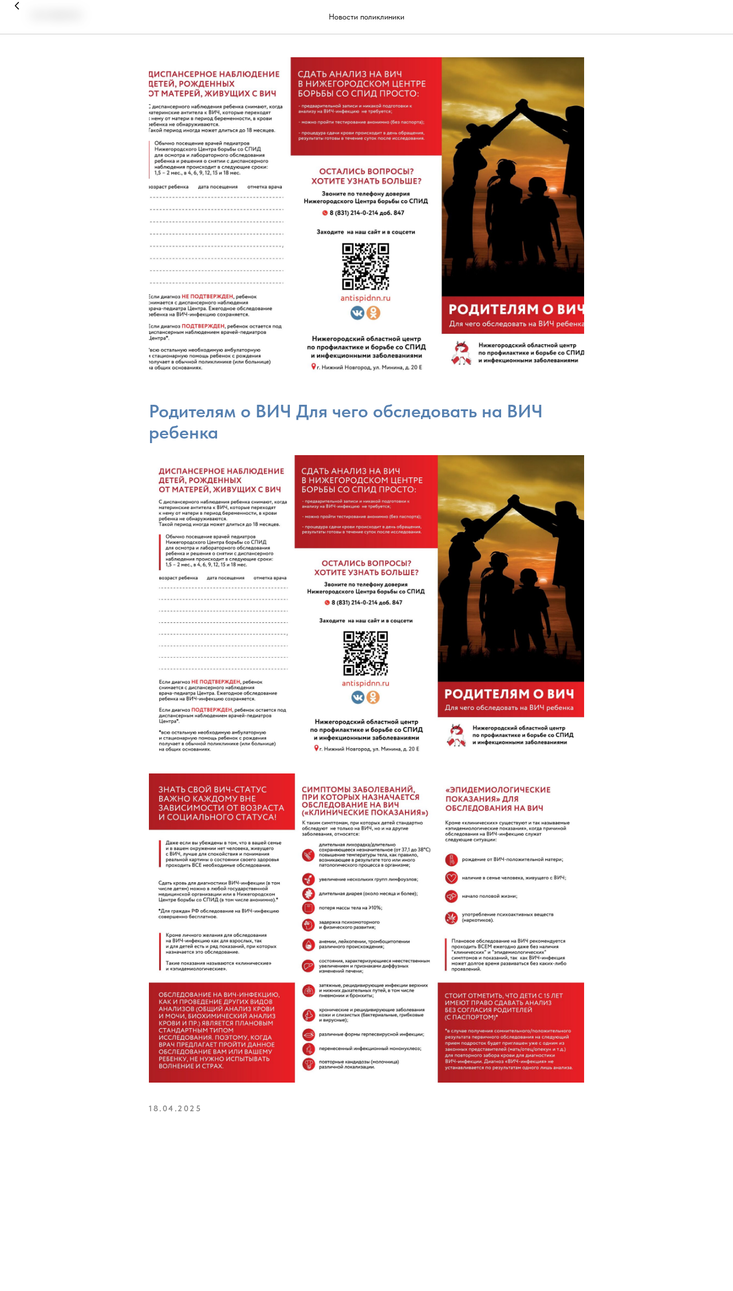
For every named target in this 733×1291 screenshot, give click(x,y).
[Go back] (17, 17)
